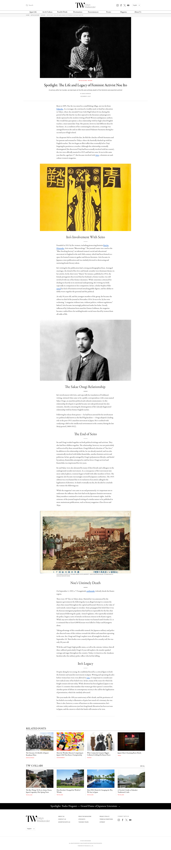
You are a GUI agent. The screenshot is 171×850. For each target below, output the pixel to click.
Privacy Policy (104, 816)
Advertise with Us (64, 822)
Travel (119, 755)
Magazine (123, 12)
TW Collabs (29, 795)
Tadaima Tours (83, 822)
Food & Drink (62, 12)
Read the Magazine (84, 816)
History (43, 15)
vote (88, 677)
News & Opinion (30, 757)
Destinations (77, 12)
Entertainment (93, 12)
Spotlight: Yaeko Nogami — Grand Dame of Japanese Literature (85, 806)
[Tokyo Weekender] (38, 821)
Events (108, 12)
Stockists (81, 819)
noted (58, 288)
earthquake (90, 591)
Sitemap (102, 822)
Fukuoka (59, 109)
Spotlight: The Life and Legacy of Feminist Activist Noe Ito (65, 15)
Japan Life (33, 12)
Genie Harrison (86, 93)
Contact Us (62, 819)
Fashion (89, 757)
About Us (137, 12)
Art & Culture (47, 12)
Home (28, 15)
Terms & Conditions (106, 819)
